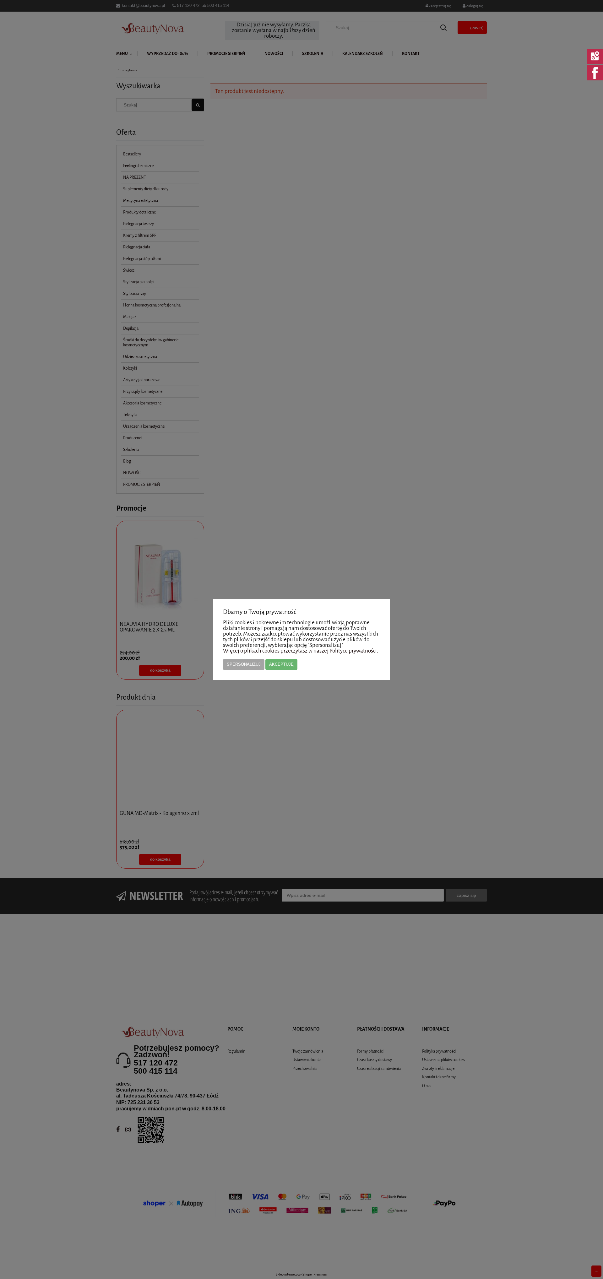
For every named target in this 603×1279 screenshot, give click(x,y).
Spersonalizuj (244, 664)
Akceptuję (281, 664)
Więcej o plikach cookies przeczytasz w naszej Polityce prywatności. (300, 650)
